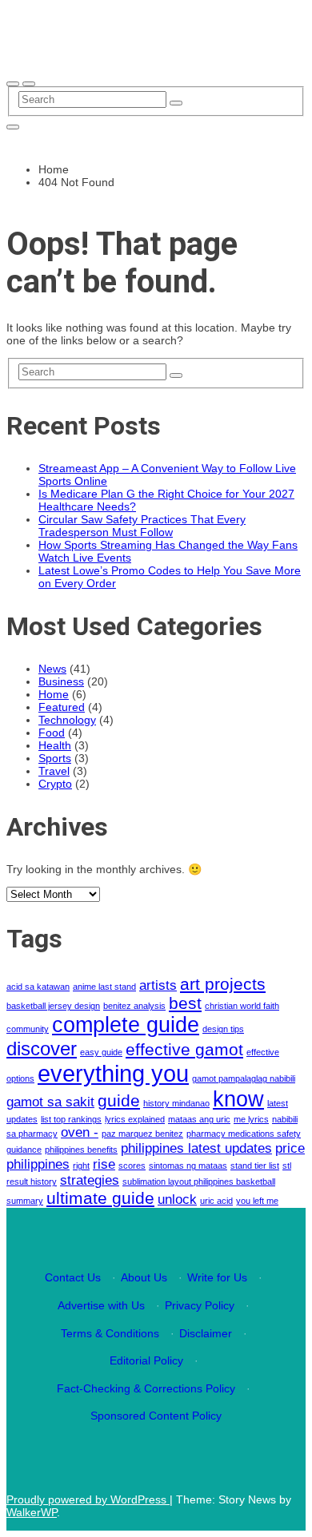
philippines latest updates (196, 1148)
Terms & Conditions (110, 1333)
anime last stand (104, 986)
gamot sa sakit (50, 1102)
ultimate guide (100, 1198)
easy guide (101, 1052)
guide (119, 1100)
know (238, 1099)
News (52, 668)
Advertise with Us (101, 1305)
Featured (61, 707)
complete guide (125, 1025)
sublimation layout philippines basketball (198, 1181)
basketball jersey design (53, 1006)
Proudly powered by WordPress (88, 1499)
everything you (113, 1073)
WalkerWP (31, 1512)
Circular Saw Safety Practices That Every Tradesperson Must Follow (142, 525)
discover (41, 1048)
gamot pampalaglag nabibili (243, 1078)
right (81, 1165)
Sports (54, 758)
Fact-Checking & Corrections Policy (146, 1388)
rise (104, 1164)
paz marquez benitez (142, 1133)
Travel (54, 771)
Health (54, 745)
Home (53, 694)
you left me (257, 1200)
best (185, 1003)
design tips (223, 1029)
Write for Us (217, 1277)
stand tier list (254, 1165)
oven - (79, 1132)
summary (24, 1200)
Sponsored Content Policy (156, 1415)
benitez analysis (134, 1006)
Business (61, 681)
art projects (223, 984)
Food (51, 732)
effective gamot (184, 1049)
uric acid (216, 1200)
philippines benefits (81, 1149)
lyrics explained (135, 1119)
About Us (144, 1277)
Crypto (55, 783)
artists (158, 985)
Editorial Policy (146, 1360)
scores (132, 1165)
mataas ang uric (199, 1119)
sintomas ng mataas (188, 1165)
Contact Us (73, 1277)
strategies (89, 1180)
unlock (177, 1199)
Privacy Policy (199, 1305)
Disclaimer (205, 1333)
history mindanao (176, 1103)
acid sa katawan (38, 986)
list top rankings (71, 1119)
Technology (67, 719)
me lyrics (251, 1119)
